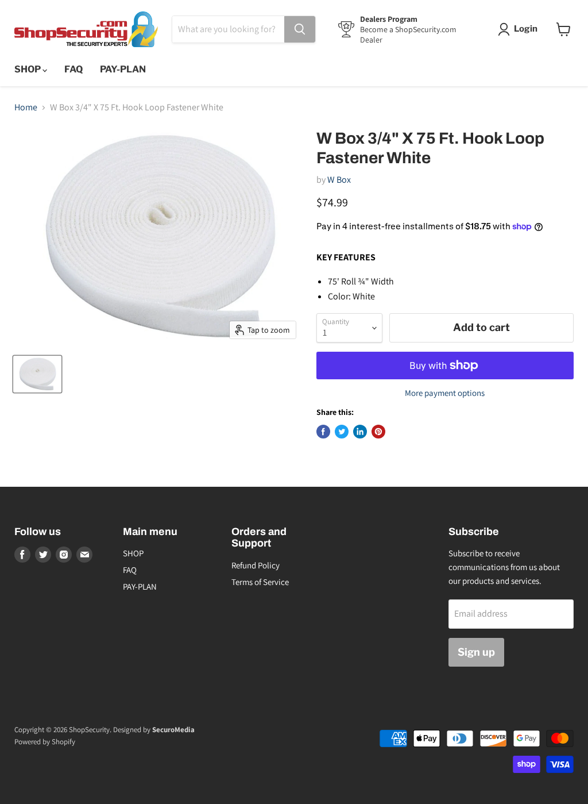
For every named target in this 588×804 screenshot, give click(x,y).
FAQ (73, 69)
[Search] (299, 29)
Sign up (476, 652)
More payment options (445, 393)
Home (25, 107)
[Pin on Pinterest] (378, 431)
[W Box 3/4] (37, 374)
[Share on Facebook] (323, 431)
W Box (339, 180)
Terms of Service (260, 581)
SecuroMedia (173, 729)
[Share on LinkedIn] (360, 431)
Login (525, 29)
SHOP (28, 69)
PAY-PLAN (123, 69)
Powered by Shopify (44, 742)
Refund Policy (255, 565)
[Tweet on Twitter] (342, 431)
